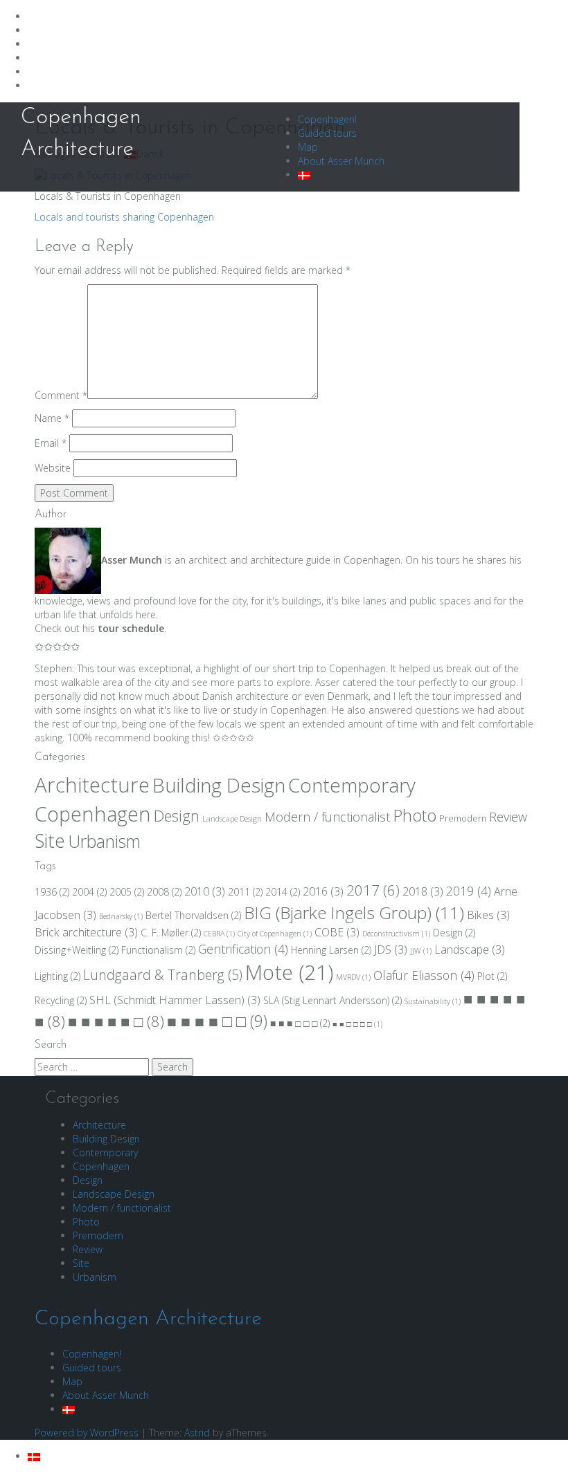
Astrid (197, 1432)
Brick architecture (86, 932)
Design (176, 816)
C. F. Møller (171, 932)
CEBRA (219, 933)
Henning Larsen (331, 949)
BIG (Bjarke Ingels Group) (354, 912)
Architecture (92, 785)
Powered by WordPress (87, 1432)
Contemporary (352, 785)
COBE (337, 932)
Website (53, 467)
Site (50, 840)
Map (308, 147)
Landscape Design (232, 819)
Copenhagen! (327, 119)
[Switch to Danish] (304, 174)
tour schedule (131, 628)
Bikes (488, 915)
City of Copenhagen (275, 933)
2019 (468, 890)
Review (508, 816)
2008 (164, 891)
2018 (422, 891)
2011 (245, 891)
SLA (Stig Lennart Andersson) (332, 1000)
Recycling (61, 1000)
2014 (282, 891)
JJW (421, 951)
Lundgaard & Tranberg (162, 974)
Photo (414, 815)
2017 (373, 890)
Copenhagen (93, 814)
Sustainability (433, 1001)
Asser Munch (131, 559)
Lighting (57, 976)
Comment (61, 395)
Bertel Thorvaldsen (193, 915)
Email (50, 443)
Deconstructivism (396, 933)
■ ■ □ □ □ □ (357, 1024)
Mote (289, 972)
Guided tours (327, 133)
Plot (492, 976)
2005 (126, 891)
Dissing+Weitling (76, 949)
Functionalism (158, 949)
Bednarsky (121, 916)
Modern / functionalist (327, 816)
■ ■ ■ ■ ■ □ (116, 1021)
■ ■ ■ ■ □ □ (217, 1021)
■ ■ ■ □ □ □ (300, 1023)
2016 (323, 891)
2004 (89, 891)
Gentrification (243, 949)
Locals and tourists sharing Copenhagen (124, 216)
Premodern (462, 818)
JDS (390, 949)
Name (52, 418)
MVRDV (353, 977)
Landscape (469, 949)
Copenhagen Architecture (148, 1319)
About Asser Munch (341, 160)
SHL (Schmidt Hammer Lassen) (174, 1000)
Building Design (218, 785)
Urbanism (104, 841)
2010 (204, 891)
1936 (52, 891)
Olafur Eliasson (423, 975)
